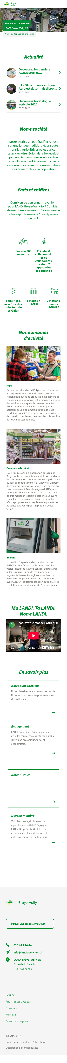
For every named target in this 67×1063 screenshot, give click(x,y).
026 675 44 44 (22, 945)
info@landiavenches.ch (27, 952)
